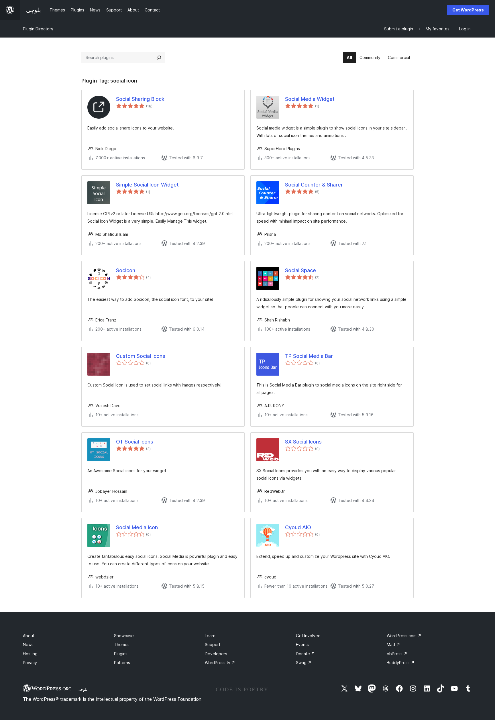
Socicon (125, 270)
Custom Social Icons (140, 356)
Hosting (30, 653)
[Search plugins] (159, 57)
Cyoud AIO (298, 527)
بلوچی (82, 689)
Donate (305, 653)
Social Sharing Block (140, 99)
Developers (216, 653)
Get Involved (308, 635)
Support (212, 644)
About (28, 635)
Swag (303, 662)
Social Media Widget (310, 99)
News (28, 644)
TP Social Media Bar (309, 356)
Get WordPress (468, 9)
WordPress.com (404, 635)
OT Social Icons (134, 442)
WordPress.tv (220, 662)
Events (302, 644)
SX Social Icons (303, 442)
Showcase (124, 635)
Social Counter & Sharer (314, 185)
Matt (393, 644)
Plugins (120, 653)
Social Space (300, 270)
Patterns (122, 662)
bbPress (397, 653)
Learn (210, 635)
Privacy (30, 662)
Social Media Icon (137, 527)
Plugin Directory (38, 28)
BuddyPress (401, 662)
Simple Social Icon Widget (147, 185)
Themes (121, 644)
